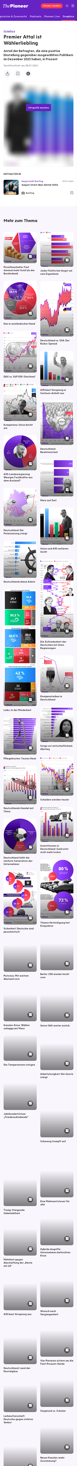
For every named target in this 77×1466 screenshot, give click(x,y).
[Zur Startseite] (15, 6)
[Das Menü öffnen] (72, 6)
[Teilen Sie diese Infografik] (7, 73)
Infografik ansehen (38, 107)
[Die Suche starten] (67, 5)
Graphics (9, 31)
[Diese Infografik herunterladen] (28, 73)
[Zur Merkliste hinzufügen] (17, 73)
